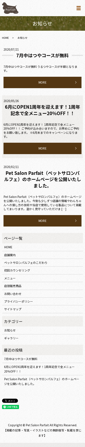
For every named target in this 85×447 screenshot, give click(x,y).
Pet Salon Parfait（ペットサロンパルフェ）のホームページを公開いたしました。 (42, 179)
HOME (5, 37)
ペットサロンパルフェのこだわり (25, 263)
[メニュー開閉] (79, 8)
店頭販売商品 (12, 286)
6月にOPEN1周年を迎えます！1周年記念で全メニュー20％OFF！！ (42, 109)
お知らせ (10, 330)
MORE (42, 82)
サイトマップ (12, 309)
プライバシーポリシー (18, 301)
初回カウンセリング (17, 270)
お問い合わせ (12, 294)
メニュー (10, 278)
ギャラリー (11, 338)
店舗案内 (10, 255)
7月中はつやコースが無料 (42, 55)
